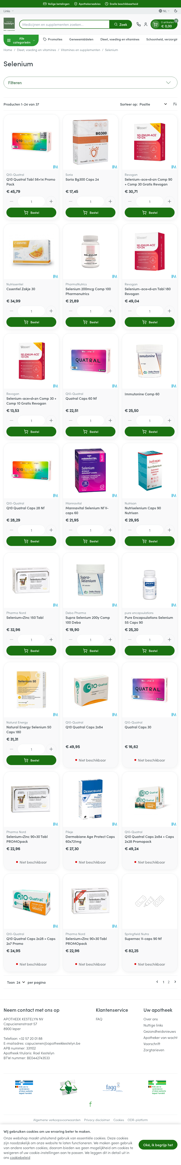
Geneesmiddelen (81, 39)
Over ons (150, 1018)
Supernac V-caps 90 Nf (143, 938)
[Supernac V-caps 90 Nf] (149, 901)
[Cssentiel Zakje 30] (31, 251)
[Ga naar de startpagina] (9, 24)
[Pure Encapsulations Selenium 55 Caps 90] (149, 580)
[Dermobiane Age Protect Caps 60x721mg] (90, 799)
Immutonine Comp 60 (142, 393)
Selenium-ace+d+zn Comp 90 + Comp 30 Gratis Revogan (148, 181)
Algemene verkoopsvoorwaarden (57, 1120)
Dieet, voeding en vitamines (119, 39)
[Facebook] (90, 1104)
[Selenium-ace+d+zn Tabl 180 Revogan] (149, 251)
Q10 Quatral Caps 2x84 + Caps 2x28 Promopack (149, 839)
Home (8, 49)
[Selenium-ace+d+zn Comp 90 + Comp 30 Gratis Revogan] (149, 142)
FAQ (99, 1018)
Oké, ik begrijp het (158, 1144)
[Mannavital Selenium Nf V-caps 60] (90, 470)
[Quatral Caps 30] (149, 689)
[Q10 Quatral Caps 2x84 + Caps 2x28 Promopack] (149, 799)
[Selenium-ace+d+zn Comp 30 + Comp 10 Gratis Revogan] (31, 361)
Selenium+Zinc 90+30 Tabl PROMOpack (27, 839)
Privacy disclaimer (97, 1120)
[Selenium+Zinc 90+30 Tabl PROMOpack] (31, 799)
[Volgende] (174, 982)
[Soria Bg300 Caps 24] (90, 142)
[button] (90, 83)
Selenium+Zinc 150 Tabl (24, 617)
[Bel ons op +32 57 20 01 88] (138, 24)
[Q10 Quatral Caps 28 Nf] (31, 470)
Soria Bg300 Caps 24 (82, 179)
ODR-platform (138, 1120)
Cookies (118, 1120)
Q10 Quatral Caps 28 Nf (25, 507)
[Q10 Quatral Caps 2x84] (90, 689)
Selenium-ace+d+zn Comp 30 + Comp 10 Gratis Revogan (31, 400)
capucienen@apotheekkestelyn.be (52, 1043)
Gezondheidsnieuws (159, 1031)
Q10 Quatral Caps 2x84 (84, 726)
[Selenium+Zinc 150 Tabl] (31, 580)
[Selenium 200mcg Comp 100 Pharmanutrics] (90, 251)
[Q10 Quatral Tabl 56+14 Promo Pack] (31, 142)
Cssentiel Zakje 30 (20, 288)
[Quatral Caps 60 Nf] (90, 361)
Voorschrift (151, 1043)
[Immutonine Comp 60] (149, 361)
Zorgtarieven (153, 1049)
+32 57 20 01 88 (30, 1038)
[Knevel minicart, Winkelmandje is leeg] (155, 24)
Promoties (55, 39)
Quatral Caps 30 (138, 726)
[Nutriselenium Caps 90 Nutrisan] (149, 470)
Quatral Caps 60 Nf (81, 398)
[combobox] (64, 24)
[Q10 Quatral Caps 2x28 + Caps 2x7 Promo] (31, 901)
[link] (158, 982)
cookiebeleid (20, 1157)
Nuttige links (153, 1025)
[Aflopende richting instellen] (174, 104)
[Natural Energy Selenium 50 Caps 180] (31, 689)
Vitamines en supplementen (80, 49)
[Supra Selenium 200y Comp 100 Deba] (90, 580)
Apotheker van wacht (160, 1037)
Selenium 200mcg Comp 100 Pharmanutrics (88, 291)
